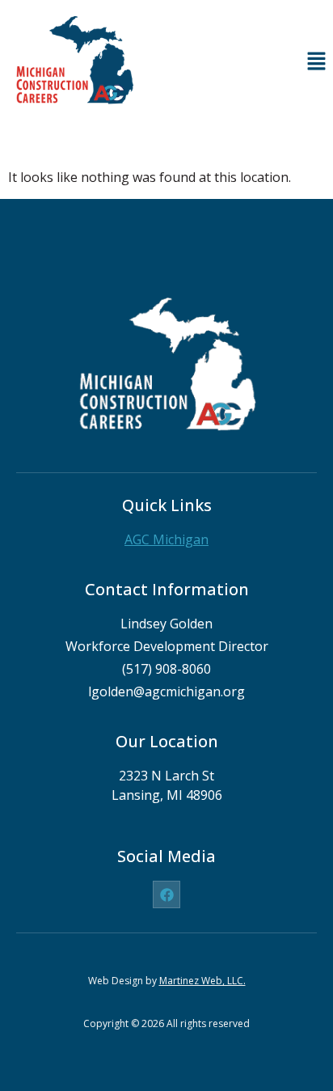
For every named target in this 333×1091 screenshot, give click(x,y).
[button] (317, 61)
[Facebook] (166, 894)
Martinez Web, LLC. (202, 980)
